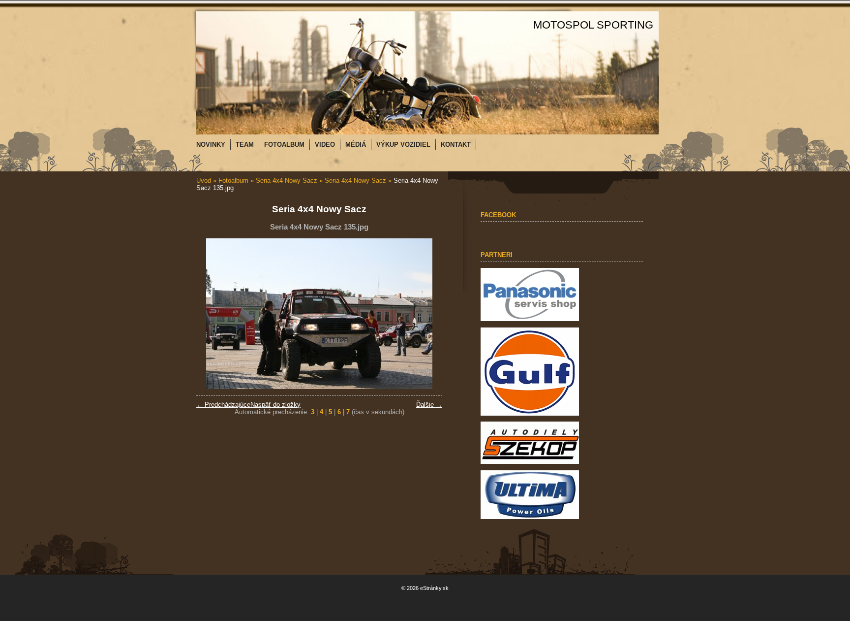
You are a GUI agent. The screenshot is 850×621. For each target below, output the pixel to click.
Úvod (203, 180)
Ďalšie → (429, 404)
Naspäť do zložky (275, 404)
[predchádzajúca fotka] (212, 313)
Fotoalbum (233, 180)
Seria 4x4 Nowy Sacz (287, 180)
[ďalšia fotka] (426, 313)
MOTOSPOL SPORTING (593, 25)
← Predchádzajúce (223, 404)
